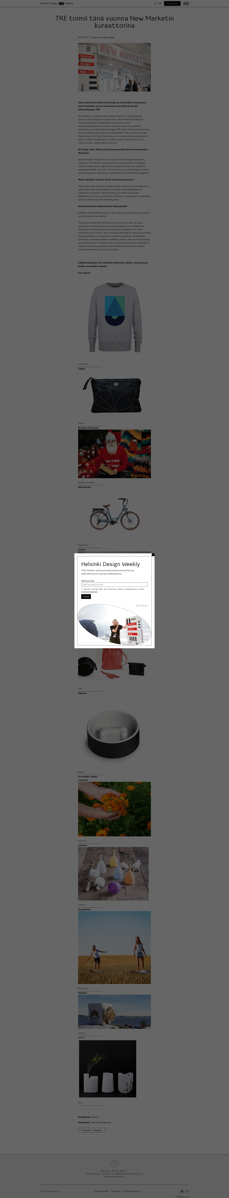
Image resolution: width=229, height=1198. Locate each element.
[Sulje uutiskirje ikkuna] (153, 554)
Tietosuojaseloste (89, 592)
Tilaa (86, 596)
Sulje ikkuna (142, 605)
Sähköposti (87, 581)
